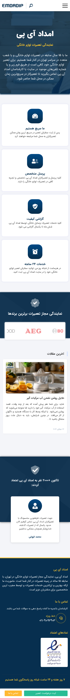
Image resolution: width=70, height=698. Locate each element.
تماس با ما (13, 693)
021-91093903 (47, 620)
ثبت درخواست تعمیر (46, 693)
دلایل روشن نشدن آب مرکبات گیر (45, 398)
